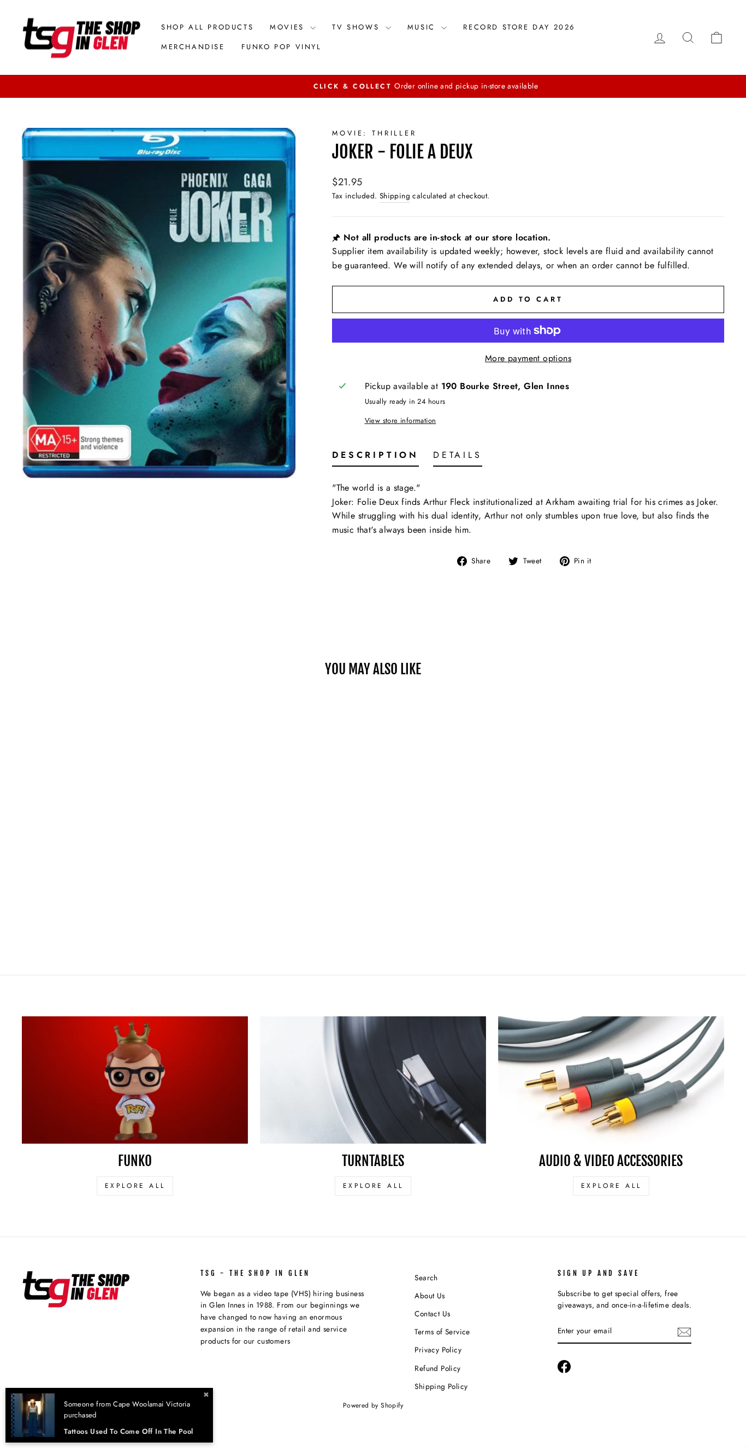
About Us (430, 1295)
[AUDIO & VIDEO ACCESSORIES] (611, 1080)
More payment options (528, 358)
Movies (288, 27)
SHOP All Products (207, 27)
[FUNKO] (135, 1080)
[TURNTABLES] (373, 1080)
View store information (400, 420)
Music (423, 27)
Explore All (135, 1186)
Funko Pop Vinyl (281, 47)
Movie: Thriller (374, 133)
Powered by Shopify (373, 1405)
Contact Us (432, 1313)
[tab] (375, 457)
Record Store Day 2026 (519, 27)
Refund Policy (437, 1368)
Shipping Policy (441, 1386)
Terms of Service (442, 1331)
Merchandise (193, 47)
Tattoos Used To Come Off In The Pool (128, 1431)
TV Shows (357, 27)
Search (426, 1277)
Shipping (395, 195)
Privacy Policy (438, 1349)
